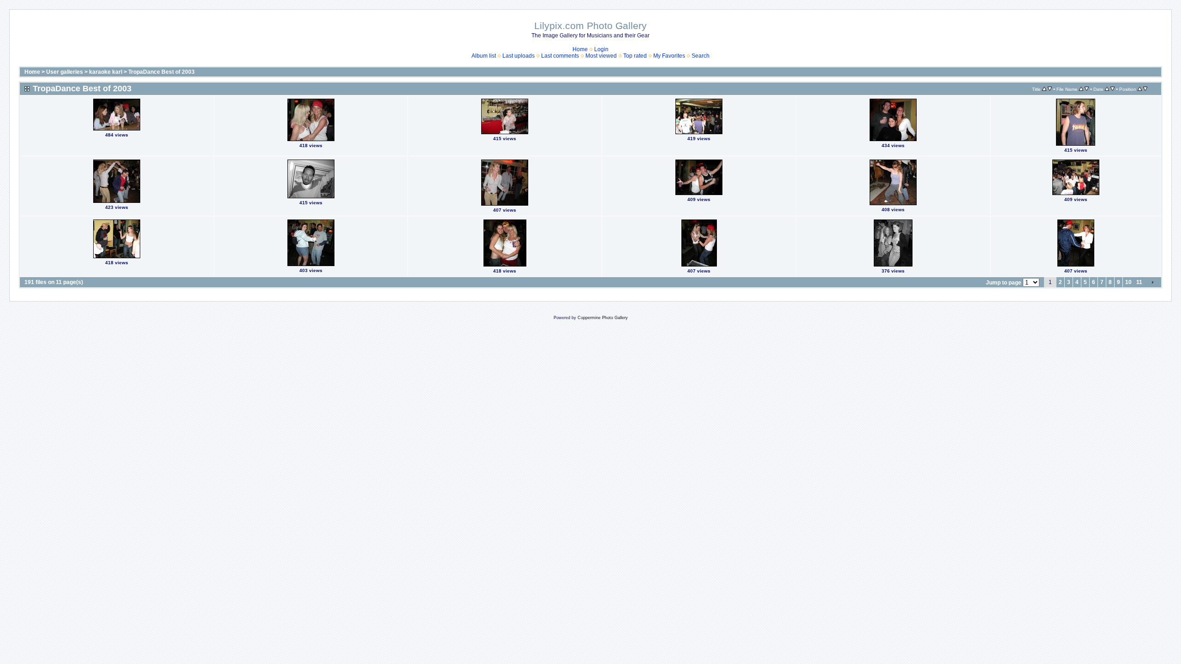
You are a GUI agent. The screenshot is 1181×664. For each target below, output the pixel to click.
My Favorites (669, 56)
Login (601, 49)
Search (701, 56)
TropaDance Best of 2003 (161, 72)
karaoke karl (105, 72)
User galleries (64, 72)
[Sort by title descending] (1050, 89)
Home (580, 49)
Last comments (560, 56)
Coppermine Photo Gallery (603, 317)
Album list (483, 56)
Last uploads (518, 56)
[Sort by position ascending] (1140, 89)
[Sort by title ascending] (1044, 89)
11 (1139, 282)
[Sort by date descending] (1112, 89)
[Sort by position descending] (1145, 89)
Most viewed (601, 56)
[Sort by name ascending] (1081, 89)
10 (1128, 282)
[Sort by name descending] (1087, 89)
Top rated (635, 56)
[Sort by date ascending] (1107, 89)
